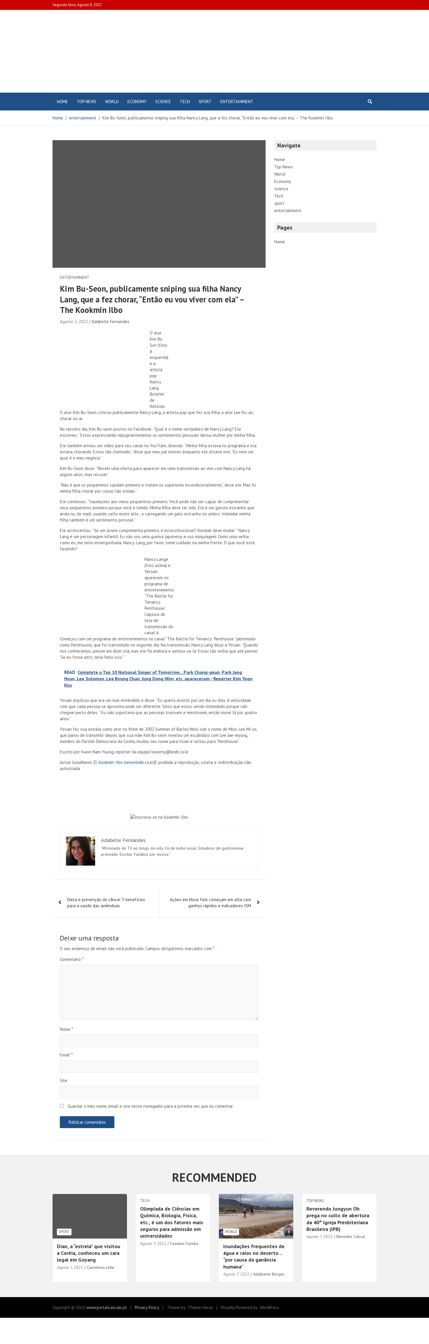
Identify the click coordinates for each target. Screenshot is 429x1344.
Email (66, 1055)
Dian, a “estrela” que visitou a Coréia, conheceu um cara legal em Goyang (88, 1253)
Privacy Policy (147, 1307)
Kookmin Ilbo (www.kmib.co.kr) (127, 762)
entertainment (236, 101)
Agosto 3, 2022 (74, 321)
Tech (185, 101)
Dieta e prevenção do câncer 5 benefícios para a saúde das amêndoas (106, 902)
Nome (66, 1029)
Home (62, 101)
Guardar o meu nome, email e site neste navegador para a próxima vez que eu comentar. (150, 1106)
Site (63, 1080)
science (163, 101)
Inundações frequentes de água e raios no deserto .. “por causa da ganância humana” (254, 1256)
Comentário (71, 959)
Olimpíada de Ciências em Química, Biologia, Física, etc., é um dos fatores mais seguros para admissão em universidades (171, 1222)
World (112, 101)
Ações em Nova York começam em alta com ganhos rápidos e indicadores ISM (210, 902)
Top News (86, 101)
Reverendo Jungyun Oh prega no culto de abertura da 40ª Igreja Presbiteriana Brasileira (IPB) (337, 1218)
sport (205, 101)
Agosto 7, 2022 (70, 1267)
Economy (137, 101)
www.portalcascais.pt (106, 1307)
